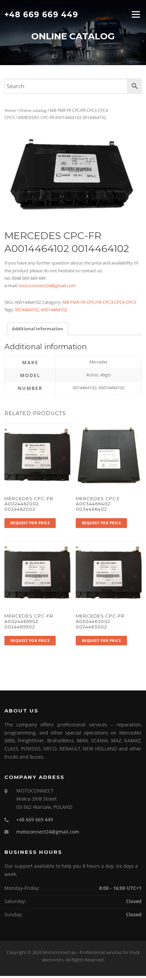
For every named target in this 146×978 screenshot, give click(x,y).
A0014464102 (54, 310)
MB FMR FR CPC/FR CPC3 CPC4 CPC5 (99, 302)
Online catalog (33, 110)
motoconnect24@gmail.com (47, 285)
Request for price (30, 522)
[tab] (37, 328)
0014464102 (27, 310)
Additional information (37, 329)
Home (10, 110)
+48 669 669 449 (41, 14)
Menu (136, 14)
